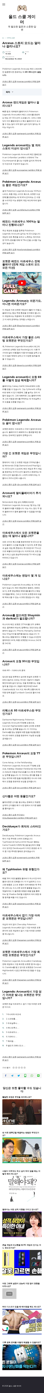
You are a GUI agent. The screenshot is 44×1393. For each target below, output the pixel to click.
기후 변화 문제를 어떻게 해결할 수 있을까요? (21, 1342)
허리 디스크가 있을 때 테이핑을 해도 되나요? (21, 1307)
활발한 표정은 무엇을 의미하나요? (16, 1097)
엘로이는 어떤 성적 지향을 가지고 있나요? (20, 1209)
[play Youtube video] (22, 283)
